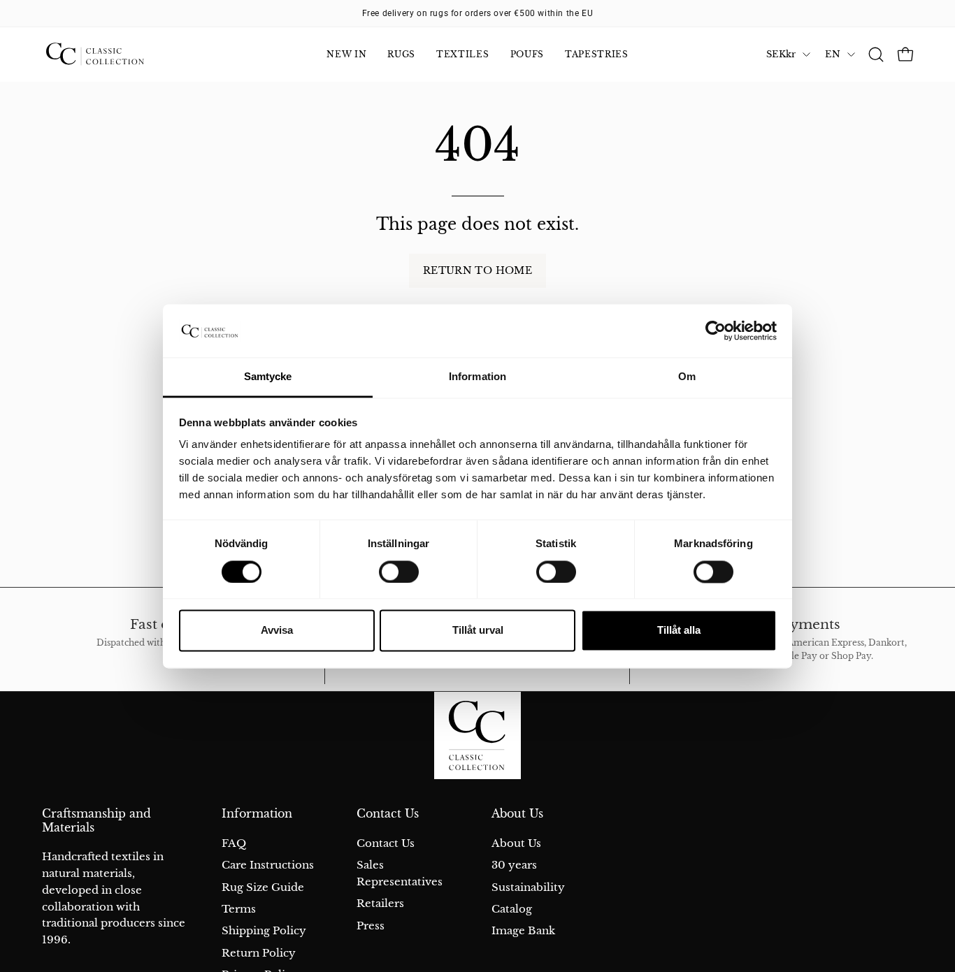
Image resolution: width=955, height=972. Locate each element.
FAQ (234, 843)
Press (371, 924)
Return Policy (259, 952)
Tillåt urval (477, 631)
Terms (239, 908)
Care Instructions (268, 864)
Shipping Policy (264, 930)
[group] (477, 13)
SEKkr (781, 54)
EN (832, 54)
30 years (514, 864)
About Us (517, 813)
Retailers (380, 903)
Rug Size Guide (263, 886)
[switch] (399, 571)
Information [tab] (477, 377)
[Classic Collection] (112, 54)
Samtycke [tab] (268, 377)
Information (257, 813)
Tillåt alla (679, 631)
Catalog (511, 908)
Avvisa (277, 631)
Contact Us (388, 813)
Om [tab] (687, 377)
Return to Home (477, 270)
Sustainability (528, 886)
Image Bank (523, 930)
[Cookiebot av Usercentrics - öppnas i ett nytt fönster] (715, 330)
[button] (876, 54)
